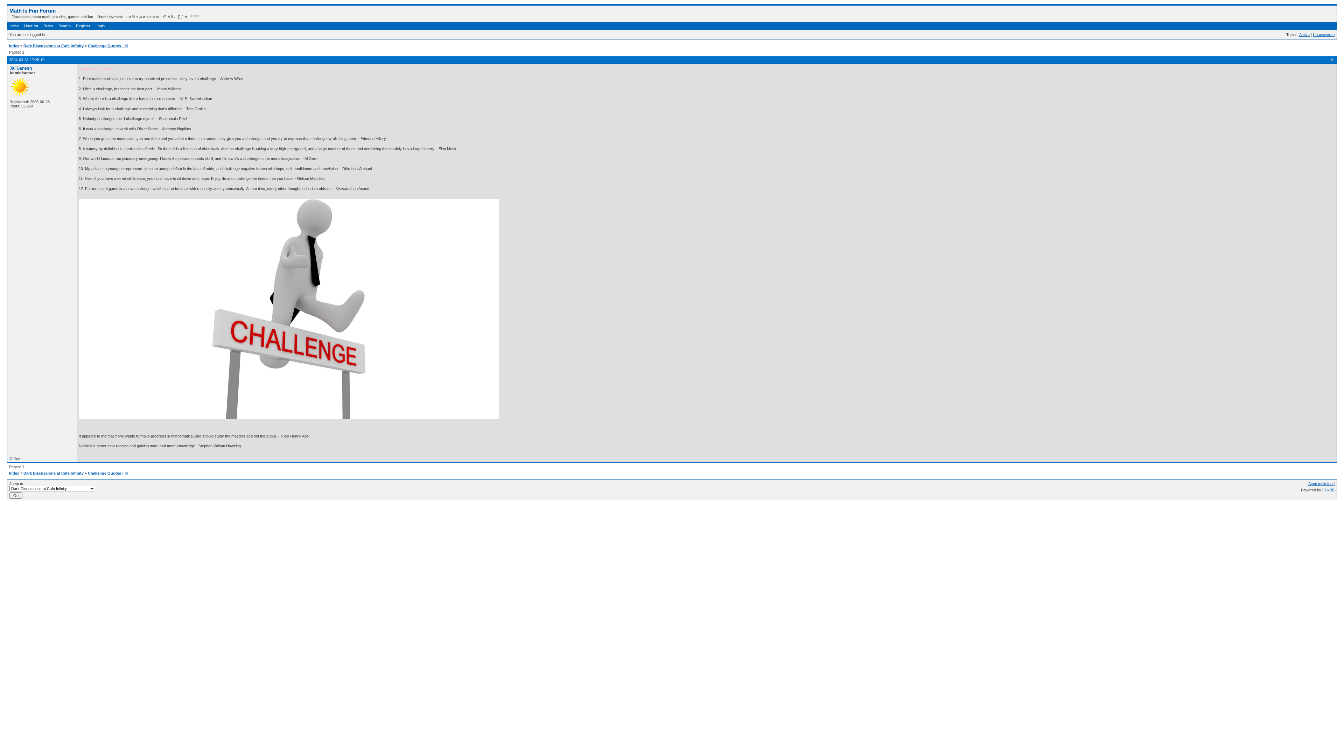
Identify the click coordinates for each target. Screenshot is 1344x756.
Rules (48, 26)
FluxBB (1328, 490)
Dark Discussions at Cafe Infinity (53, 46)
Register (83, 26)
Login (100, 26)
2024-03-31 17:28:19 (26, 60)
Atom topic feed (1321, 484)
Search (64, 26)
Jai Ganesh (20, 68)
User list (31, 26)
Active (1304, 35)
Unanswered (1324, 35)
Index (14, 26)
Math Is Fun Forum (32, 11)
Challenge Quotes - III (108, 46)
